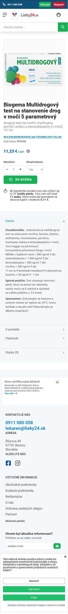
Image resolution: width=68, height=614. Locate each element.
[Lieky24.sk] (24, 15)
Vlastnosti (11, 338)
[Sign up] (57, 546)
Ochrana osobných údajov (23, 508)
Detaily (9, 221)
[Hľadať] (63, 27)
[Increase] (20, 169)
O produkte (12, 329)
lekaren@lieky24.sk (25, 428)
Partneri (11, 514)
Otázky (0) (12, 352)
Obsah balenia (34, 162)
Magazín (59, 4)
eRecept (45, 4)
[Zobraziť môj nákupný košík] (60, 14)
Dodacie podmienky (19, 490)
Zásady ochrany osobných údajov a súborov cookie (36, 605)
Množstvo (9, 162)
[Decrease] (7, 169)
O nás (9, 502)
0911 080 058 (19, 422)
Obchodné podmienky (21, 485)
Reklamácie (13, 496)
